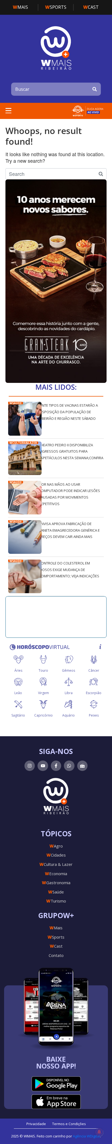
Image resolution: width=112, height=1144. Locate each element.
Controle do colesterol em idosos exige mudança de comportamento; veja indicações (69, 569)
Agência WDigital (86, 1136)
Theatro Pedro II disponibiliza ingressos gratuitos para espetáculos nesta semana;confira (71, 451)
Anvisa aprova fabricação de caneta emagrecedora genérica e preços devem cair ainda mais (69, 530)
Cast (91, 7)
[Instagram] (29, 766)
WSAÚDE (16, 403)
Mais (20, 7)
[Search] (94, 89)
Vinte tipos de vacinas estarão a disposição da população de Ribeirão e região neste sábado (68, 412)
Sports (55, 7)
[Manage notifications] (99, 1132)
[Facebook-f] (56, 766)
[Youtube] (43, 766)
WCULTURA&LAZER (23, 442)
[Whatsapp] (69, 766)
